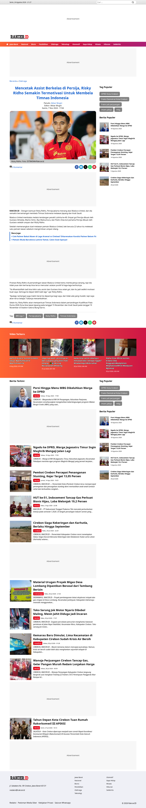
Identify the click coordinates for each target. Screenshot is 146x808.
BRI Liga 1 (20, 316)
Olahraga (54, 44)
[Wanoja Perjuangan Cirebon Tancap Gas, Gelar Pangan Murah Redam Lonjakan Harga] (20, 669)
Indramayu (38, 594)
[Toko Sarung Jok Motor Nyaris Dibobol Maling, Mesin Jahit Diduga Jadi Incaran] (20, 619)
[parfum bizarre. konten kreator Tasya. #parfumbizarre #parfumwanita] (25, 347)
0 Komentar (17, 167)
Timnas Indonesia (67, 316)
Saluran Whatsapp (63, 803)
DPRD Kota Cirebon (109, 94)
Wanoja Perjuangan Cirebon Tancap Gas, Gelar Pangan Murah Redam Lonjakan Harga (64, 662)
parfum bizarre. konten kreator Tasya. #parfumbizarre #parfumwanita (24, 360)
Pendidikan (43, 44)
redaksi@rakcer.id (17, 790)
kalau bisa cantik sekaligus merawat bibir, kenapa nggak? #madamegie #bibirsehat (88, 360)
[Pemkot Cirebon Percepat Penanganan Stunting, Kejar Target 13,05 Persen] (104, 153)
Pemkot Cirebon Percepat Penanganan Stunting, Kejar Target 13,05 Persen (122, 152)
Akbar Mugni (56, 103)
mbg (118, 109)
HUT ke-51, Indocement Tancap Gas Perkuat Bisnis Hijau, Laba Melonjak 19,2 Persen (123, 166)
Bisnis (33, 44)
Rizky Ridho (51, 316)
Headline (37, 643)
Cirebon (37, 531)
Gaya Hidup (87, 44)
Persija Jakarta (35, 316)
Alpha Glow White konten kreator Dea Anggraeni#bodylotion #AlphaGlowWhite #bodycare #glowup (119, 363)
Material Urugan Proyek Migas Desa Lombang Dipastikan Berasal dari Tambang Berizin (62, 585)
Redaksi (13, 803)
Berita (36, 396)
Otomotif (76, 44)
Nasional (24, 44)
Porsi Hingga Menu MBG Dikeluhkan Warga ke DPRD (121, 124)
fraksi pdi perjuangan (110, 104)
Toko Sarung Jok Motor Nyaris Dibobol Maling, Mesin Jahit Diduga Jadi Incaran (60, 612)
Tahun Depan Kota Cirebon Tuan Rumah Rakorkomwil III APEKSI (60, 721)
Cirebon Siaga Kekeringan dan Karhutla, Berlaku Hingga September (122, 180)
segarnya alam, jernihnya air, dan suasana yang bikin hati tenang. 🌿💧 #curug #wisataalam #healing (55, 362)
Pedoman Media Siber (27, 803)
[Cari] (133, 2)
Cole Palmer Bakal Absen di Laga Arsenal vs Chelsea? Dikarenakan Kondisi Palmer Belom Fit (54, 236)
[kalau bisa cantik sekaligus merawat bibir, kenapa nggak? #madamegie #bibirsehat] (89, 347)
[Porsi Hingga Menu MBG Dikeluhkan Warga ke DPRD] (104, 127)
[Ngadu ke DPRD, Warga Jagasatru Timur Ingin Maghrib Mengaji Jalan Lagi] (104, 139)
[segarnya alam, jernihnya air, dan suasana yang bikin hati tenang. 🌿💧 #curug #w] (57, 347)
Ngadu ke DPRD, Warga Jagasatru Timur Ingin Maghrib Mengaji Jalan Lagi (123, 138)
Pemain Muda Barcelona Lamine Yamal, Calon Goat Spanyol (40, 239)
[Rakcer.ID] (19, 37)
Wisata (98, 44)
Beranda (13, 81)
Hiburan (107, 44)
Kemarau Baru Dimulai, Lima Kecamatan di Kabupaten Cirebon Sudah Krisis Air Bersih (62, 637)
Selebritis (117, 44)
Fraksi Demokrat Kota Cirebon (114, 99)
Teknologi (65, 44)
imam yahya (106, 109)
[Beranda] (7, 44)
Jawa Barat (14, 44)
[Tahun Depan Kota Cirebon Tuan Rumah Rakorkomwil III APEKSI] (20, 728)
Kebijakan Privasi (46, 803)
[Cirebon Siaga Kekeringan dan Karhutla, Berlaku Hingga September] (104, 181)
